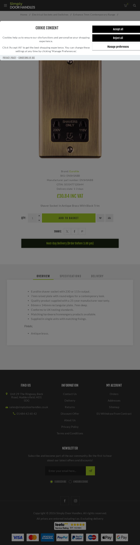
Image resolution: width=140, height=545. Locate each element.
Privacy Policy (9, 57)
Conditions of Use (26, 57)
